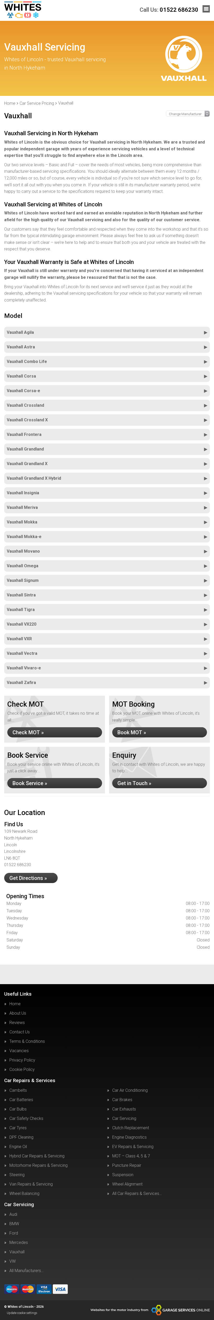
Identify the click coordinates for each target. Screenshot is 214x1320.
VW (12, 1261)
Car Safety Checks (26, 1119)
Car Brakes (122, 1100)
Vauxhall (17, 1252)
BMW (14, 1224)
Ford (13, 1233)
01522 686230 (169, 10)
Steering (17, 1175)
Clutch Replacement (130, 1128)
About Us (17, 1013)
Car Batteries (21, 1100)
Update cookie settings (22, 1313)
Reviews (17, 1023)
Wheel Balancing (24, 1194)
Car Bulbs (18, 1109)
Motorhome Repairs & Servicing (38, 1165)
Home (15, 1004)
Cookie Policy (22, 1070)
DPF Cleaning (21, 1137)
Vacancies (19, 1051)
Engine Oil (18, 1147)
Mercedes (18, 1243)
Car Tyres (18, 1128)
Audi (13, 1214)
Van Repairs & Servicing (31, 1184)
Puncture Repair (126, 1165)
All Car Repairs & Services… (137, 1194)
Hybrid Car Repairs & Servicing (36, 1156)
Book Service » (30, 783)
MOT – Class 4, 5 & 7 (131, 1156)
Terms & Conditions (27, 1041)
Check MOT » (28, 732)
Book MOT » (131, 732)
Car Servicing (124, 1119)
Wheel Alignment (127, 1184)
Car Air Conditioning (130, 1090)
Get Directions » (28, 878)
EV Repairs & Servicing (132, 1147)
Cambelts (18, 1090)
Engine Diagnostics (129, 1137)
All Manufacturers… (26, 1271)
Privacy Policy (22, 1060)
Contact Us (19, 1032)
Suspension (122, 1175)
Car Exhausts (124, 1109)
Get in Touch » (134, 783)
